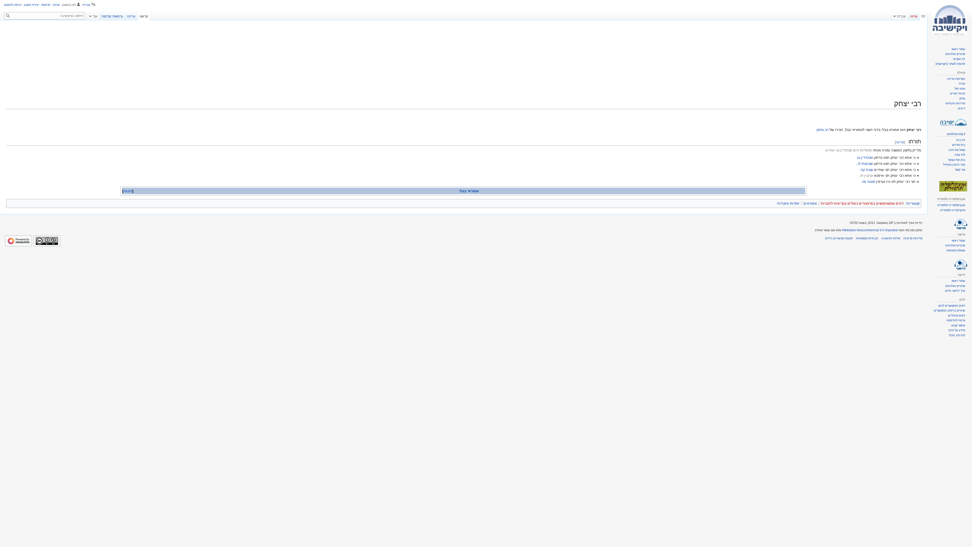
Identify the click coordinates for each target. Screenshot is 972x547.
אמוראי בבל (469, 191)
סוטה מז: (868, 182)
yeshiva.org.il (956, 134)
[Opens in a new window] (18, 240)
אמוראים (810, 203)
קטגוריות (913, 203)
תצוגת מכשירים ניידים (839, 238)
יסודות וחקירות (788, 203)
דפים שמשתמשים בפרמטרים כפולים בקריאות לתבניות (862, 203)
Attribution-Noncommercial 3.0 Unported (870, 230)
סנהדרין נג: (864, 157)
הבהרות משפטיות (867, 238)
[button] (899, 15)
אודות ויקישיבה (890, 238)
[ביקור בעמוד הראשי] (949, 20)
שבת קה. (866, 170)
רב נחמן (822, 130)
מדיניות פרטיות (912, 238)
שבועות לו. (865, 164)
